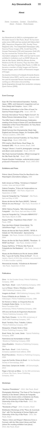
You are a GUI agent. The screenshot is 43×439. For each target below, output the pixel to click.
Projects (19, 24)
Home (7, 21)
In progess (15, 21)
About (12, 24)
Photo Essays (28, 24)
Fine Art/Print (32, 21)
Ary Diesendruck (21, 4)
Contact (23, 21)
